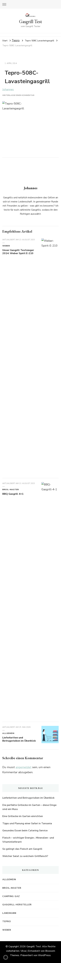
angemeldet (23, 767)
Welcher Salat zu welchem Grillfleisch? (25, 856)
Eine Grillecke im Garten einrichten (22, 816)
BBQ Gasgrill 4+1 (12, 494)
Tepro (16, 40)
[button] (5, 957)
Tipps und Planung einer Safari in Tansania (27, 823)
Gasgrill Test (30, 21)
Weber (6, 246)
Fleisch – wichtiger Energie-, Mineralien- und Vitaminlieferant (28, 840)
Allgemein (8, 733)
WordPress (44, 955)
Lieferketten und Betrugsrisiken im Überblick (19, 739)
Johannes (8, 89)
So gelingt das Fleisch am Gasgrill (22, 849)
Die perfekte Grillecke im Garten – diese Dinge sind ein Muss (29, 807)
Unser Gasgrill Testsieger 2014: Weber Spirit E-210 (18, 251)
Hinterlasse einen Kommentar (18, 95)
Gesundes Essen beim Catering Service (25, 830)
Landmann (9, 913)
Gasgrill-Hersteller (17, 904)
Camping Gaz (11, 896)
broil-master (10, 489)
